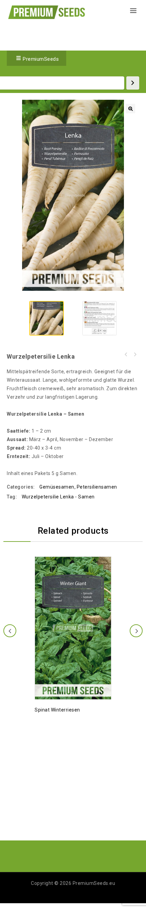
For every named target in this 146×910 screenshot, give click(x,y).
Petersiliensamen (97, 487)
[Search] (132, 83)
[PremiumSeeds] (46, 12)
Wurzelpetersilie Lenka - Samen (58, 496)
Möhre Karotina (135, 354)
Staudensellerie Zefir (126, 354)
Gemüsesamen (56, 487)
